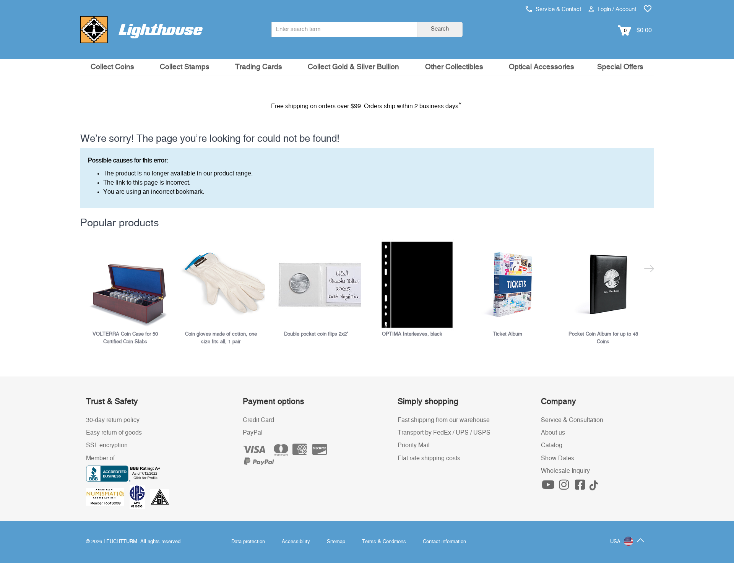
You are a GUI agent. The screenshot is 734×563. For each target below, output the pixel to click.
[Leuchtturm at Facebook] (581, 487)
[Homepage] (141, 29)
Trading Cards (258, 67)
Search (440, 29)
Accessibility (296, 541)
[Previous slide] (85, 270)
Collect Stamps (184, 67)
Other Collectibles (454, 67)
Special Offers (620, 67)
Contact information (444, 541)
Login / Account (616, 9)
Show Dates (557, 458)
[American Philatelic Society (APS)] (140, 497)
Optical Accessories (541, 67)
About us (553, 433)
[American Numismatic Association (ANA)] (108, 497)
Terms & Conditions (384, 541)
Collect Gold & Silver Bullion (353, 67)
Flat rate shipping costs (429, 458)
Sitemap (336, 541)
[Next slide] (649, 270)
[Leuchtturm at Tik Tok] (594, 487)
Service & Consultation (572, 420)
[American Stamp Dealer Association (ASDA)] (159, 497)
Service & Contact (557, 9)
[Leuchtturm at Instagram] (565, 487)
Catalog (551, 445)
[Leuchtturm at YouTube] (549, 487)
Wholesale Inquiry (565, 471)
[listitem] (128, 292)
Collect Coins (112, 67)
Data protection (248, 541)
